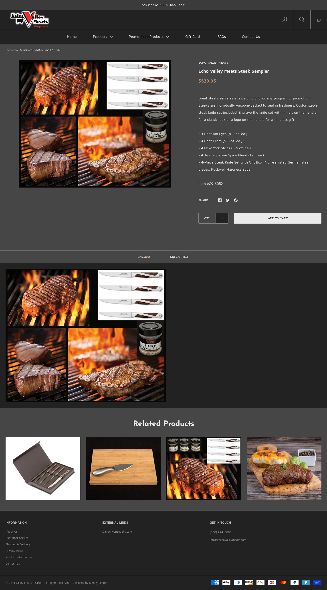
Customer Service (17, 537)
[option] (95, 123)
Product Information (19, 557)
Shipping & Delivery (18, 544)
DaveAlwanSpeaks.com (117, 531)
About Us (12, 531)
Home (72, 36)
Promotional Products (147, 36)
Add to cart (278, 218)
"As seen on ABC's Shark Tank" (163, 5)
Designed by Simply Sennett (91, 582)
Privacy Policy (15, 550)
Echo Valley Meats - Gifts (25, 582)
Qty (207, 218)
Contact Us (251, 36)
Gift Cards (193, 36)
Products (100, 36)
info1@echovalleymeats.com (228, 540)
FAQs (222, 36)
